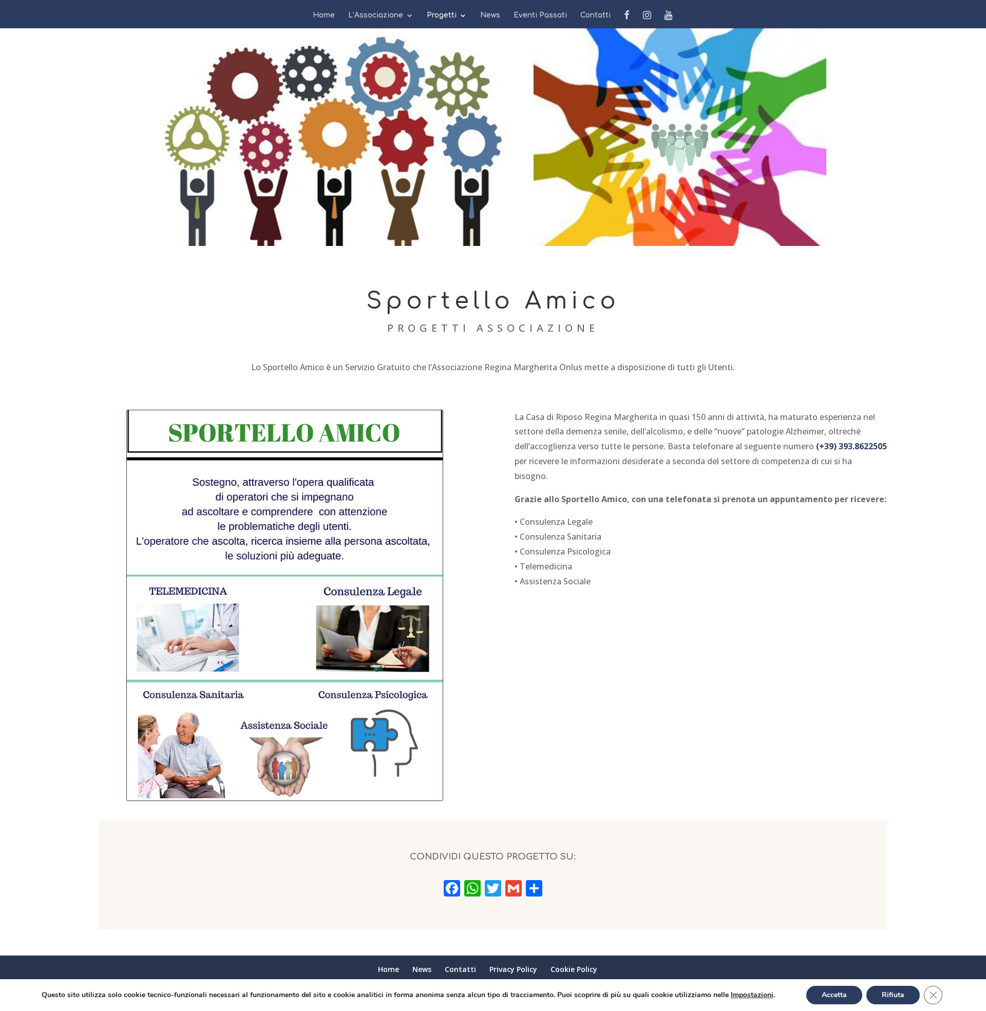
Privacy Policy (513, 969)
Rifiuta (893, 995)
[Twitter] (493, 890)
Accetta (834, 995)
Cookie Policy (574, 969)
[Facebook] (452, 890)
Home (324, 15)
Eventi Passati (540, 15)
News (490, 15)
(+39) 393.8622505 (851, 446)
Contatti (595, 15)
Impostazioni (752, 995)
